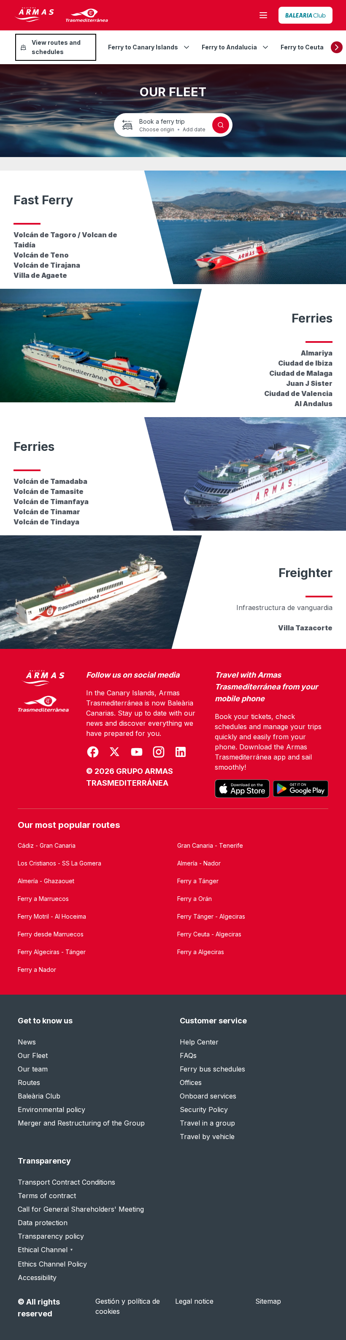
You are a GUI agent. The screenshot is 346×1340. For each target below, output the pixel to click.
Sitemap (268, 1301)
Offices (191, 1082)
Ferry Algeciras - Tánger (52, 951)
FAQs (188, 1055)
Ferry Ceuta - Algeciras (209, 934)
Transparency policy (51, 1236)
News (27, 1042)
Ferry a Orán (194, 898)
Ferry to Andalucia (229, 47)
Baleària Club (39, 1096)
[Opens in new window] (305, 15)
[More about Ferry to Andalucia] (265, 47)
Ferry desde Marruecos (51, 934)
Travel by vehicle (207, 1136)
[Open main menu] (263, 15)
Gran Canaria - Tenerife (210, 845)
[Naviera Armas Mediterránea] (43, 733)
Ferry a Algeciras (200, 951)
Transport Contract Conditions (66, 1182)
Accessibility (37, 1277)
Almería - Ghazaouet (46, 880)
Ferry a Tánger (198, 880)
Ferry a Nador (37, 969)
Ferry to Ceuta (302, 47)
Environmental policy (51, 1109)
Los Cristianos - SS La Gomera (59, 863)
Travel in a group (207, 1123)
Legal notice (194, 1301)
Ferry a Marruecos (43, 898)
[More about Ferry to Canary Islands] (186, 47)
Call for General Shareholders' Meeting (81, 1209)
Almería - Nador (199, 863)
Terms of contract (47, 1195)
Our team (33, 1069)
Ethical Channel (45, 1249)
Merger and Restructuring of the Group (81, 1123)
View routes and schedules (56, 47)
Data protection (43, 1222)
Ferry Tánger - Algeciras (211, 916)
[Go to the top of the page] (329, 1313)
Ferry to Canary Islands (143, 47)
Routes (29, 1082)
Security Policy (204, 1109)
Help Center (199, 1042)
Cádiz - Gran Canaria (47, 845)
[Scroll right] (337, 47)
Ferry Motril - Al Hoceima (52, 916)
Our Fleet (33, 1055)
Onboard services (208, 1096)
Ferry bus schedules (212, 1069)
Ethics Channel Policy (52, 1264)
